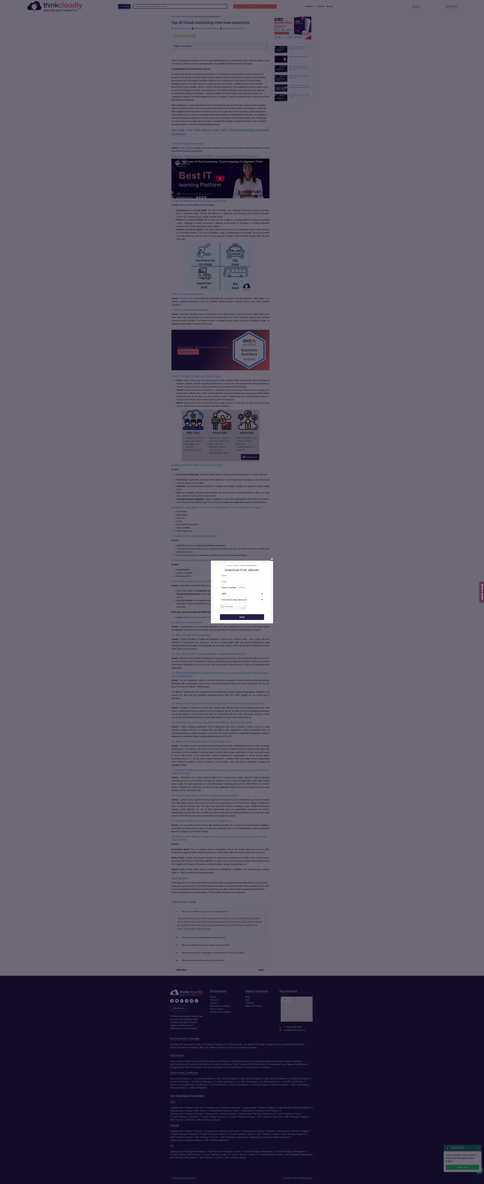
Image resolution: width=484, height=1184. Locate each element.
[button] (272, 559)
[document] (242, 592)
